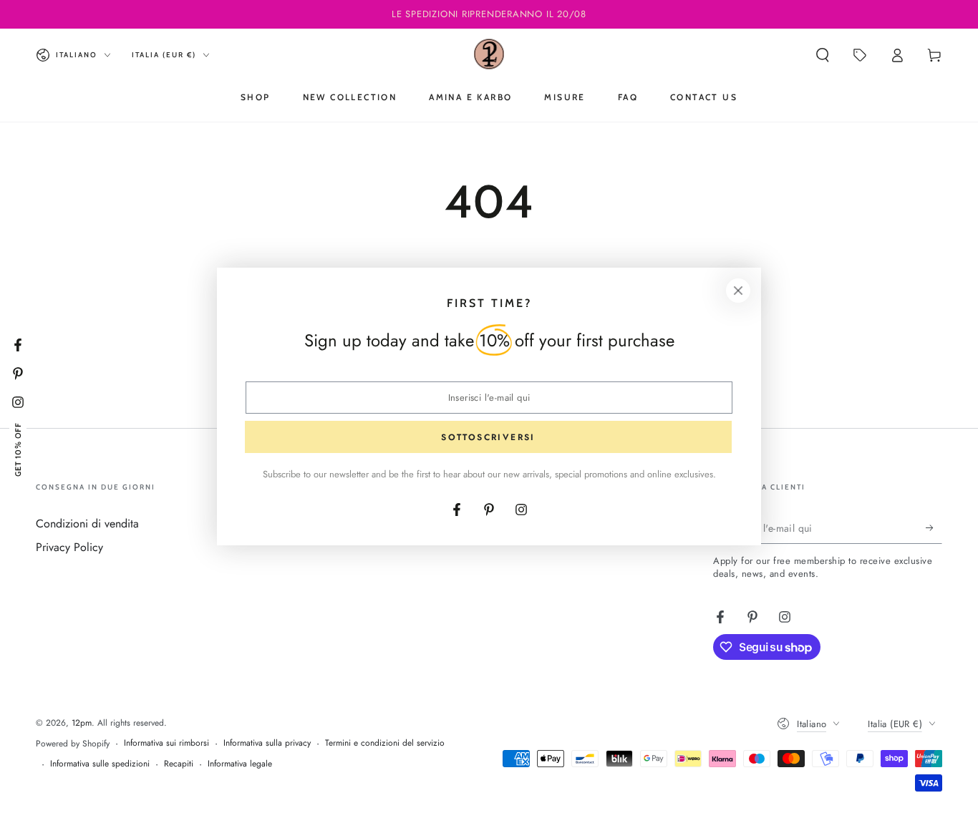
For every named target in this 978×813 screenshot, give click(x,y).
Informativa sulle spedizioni (100, 764)
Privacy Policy (69, 547)
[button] (822, 55)
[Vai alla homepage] (489, 55)
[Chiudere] (738, 290)
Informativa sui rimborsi (166, 743)
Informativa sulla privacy (267, 743)
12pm (82, 722)
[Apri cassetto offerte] (859, 55)
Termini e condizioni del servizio (385, 743)
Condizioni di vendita (87, 523)
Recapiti (178, 764)
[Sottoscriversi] (934, 527)
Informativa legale (240, 764)
